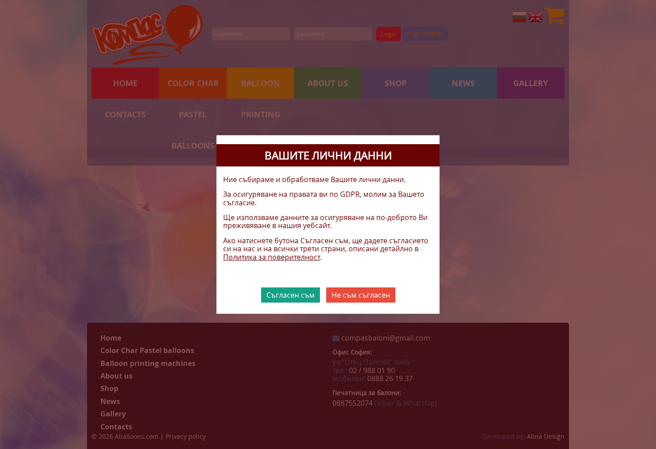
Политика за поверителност (271, 257)
